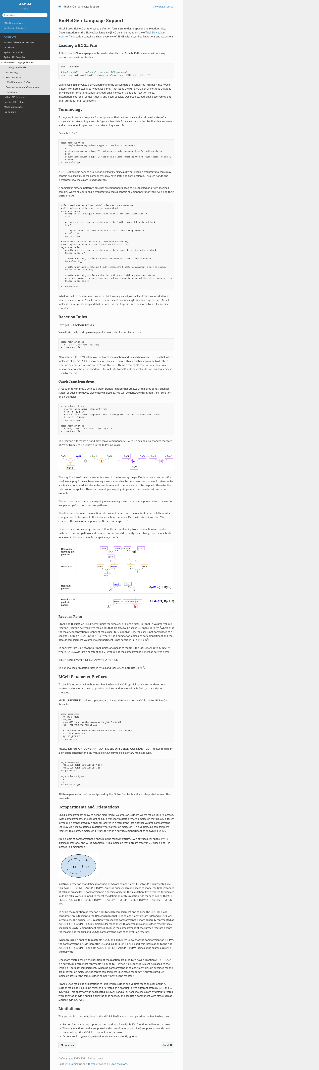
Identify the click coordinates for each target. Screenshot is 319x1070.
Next (166, 1045)
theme (91, 1064)
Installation (9, 47)
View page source (163, 6)
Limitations (11, 92)
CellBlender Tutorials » (15, 28)
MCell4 (26, 4)
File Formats (10, 112)
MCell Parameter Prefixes (18, 82)
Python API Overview (15, 57)
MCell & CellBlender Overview (19, 42)
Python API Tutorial (13, 52)
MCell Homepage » (13, 23)
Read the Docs (118, 1064)
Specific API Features (14, 102)
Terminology (12, 72)
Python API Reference (15, 97)
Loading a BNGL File (16, 67)
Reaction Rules (13, 77)
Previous (68, 1045)
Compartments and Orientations (22, 87)
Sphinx (75, 1064)
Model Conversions (13, 107)
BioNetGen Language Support (19, 62)
